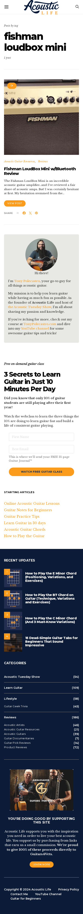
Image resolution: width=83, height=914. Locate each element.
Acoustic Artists (14, 725)
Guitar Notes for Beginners (28, 510)
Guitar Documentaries (19, 738)
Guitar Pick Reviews (17, 743)
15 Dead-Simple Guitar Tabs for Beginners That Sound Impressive (51, 641)
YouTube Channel (48, 894)
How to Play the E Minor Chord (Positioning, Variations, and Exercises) (50, 577)
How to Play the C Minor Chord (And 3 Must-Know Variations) (51, 620)
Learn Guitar (13, 688)
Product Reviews (15, 747)
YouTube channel (35, 328)
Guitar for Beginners (25, 898)
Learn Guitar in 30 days (25, 523)
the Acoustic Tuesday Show (29, 307)
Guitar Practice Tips (21, 516)
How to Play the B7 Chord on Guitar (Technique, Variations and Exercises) (50, 598)
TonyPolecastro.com (39, 324)
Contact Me (19, 894)
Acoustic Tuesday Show (22, 677)
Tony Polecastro (27, 281)
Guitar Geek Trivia (16, 706)
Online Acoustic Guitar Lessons (32, 503)
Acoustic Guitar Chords (25, 529)
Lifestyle (10, 699)
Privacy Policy (68, 889)
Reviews (43, 161)
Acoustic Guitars (15, 734)
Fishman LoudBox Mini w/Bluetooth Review (40, 171)
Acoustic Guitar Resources (19, 161)
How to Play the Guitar (24, 536)
